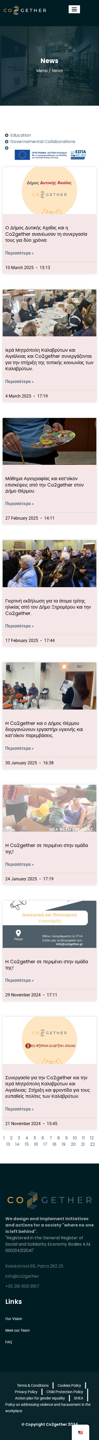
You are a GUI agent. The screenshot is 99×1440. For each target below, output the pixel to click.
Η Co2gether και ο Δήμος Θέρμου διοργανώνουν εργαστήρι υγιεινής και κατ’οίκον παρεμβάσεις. (44, 729)
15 (27, 1144)
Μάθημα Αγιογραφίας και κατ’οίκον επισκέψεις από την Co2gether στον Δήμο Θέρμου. (44, 484)
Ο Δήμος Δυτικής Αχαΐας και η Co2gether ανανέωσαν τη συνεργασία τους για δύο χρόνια (46, 233)
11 (83, 1138)
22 (92, 1144)
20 (73, 1144)
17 (45, 1144)
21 (83, 1144)
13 (8, 1144)
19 (63, 1144)
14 (17, 1144)
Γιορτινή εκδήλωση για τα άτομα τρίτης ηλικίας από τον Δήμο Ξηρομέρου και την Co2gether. (48, 607)
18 (54, 1144)
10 (75, 1138)
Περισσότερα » (19, 253)
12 (92, 1138)
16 (36, 1144)
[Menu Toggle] (74, 9)
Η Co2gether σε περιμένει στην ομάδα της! (46, 848)
